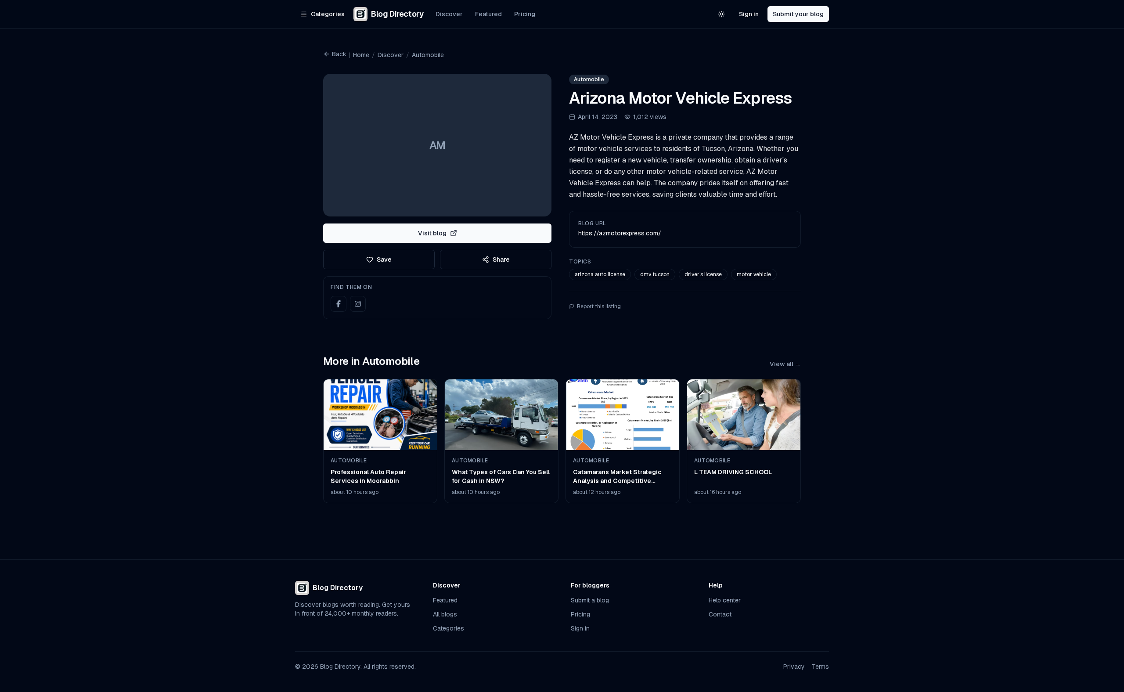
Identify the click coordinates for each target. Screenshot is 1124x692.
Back (339, 54)
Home (361, 55)
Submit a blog (590, 600)
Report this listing (599, 306)
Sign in (749, 14)
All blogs (445, 614)
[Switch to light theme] (721, 14)
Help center (725, 600)
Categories (448, 628)
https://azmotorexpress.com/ (619, 233)
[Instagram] (358, 304)
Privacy (794, 666)
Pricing (524, 14)
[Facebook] (338, 304)
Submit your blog (798, 14)
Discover (449, 14)
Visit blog (432, 233)
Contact (720, 614)
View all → (785, 364)
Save (384, 259)
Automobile (428, 55)
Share (501, 259)
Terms (820, 666)
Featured (488, 14)
